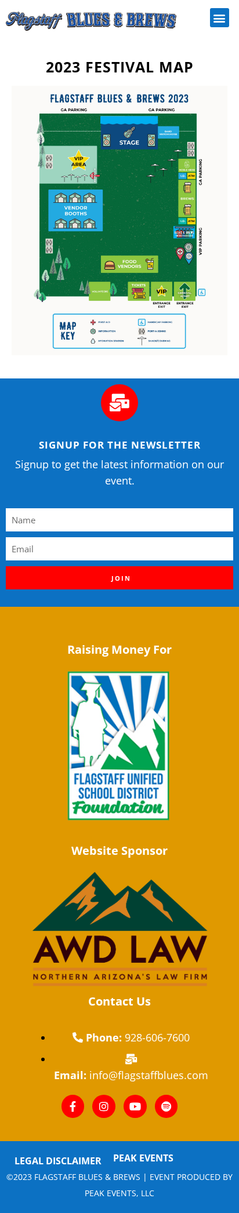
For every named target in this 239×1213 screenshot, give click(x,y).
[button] (219, 17)
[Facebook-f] (73, 1106)
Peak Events (143, 1158)
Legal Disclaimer (58, 1160)
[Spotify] (166, 1106)
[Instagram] (103, 1106)
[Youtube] (135, 1106)
